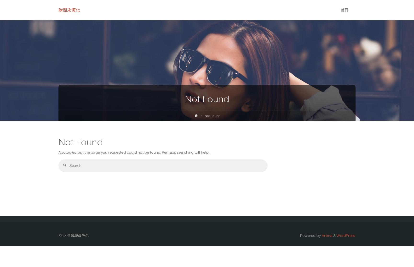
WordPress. (346, 236)
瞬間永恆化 (69, 10)
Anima (326, 236)
